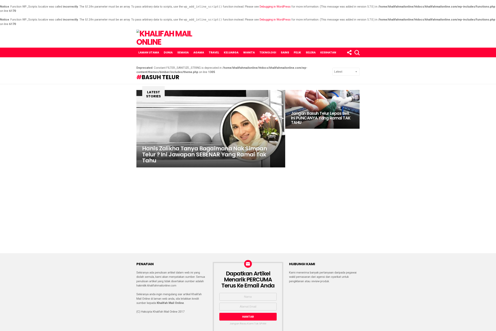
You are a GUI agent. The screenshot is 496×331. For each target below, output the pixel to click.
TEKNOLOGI (267, 52)
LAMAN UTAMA (148, 52)
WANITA (249, 52)
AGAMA (198, 52)
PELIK (297, 52)
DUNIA (168, 52)
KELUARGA (231, 52)
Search (357, 52)
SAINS (285, 52)
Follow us (349, 52)
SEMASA (183, 52)
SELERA (311, 52)
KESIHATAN (328, 52)
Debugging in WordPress (275, 6)
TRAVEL (214, 52)
